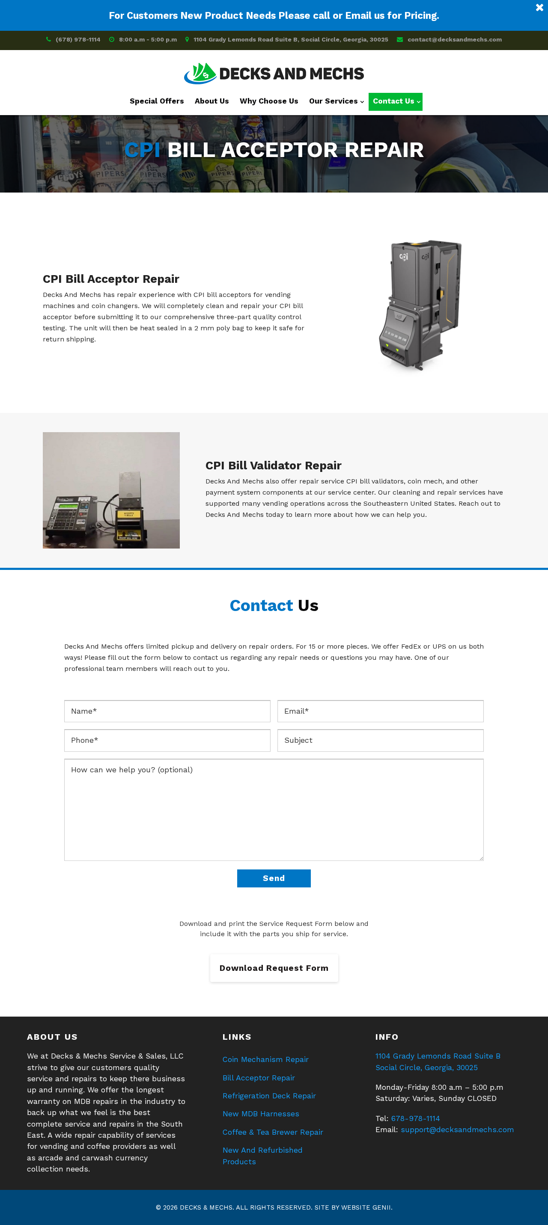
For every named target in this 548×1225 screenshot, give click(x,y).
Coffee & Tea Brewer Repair (273, 1132)
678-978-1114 (415, 1118)
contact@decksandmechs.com (455, 39)
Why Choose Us (269, 101)
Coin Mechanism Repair (266, 1059)
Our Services (333, 101)
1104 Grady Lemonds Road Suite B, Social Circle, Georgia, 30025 (291, 39)
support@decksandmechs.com (457, 1129)
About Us (212, 101)
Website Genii (366, 1207)
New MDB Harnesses (261, 1113)
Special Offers (157, 101)
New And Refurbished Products (263, 1156)
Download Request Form (274, 968)
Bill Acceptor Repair (259, 1078)
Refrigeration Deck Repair (269, 1096)
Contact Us (393, 101)
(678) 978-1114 (78, 39)
